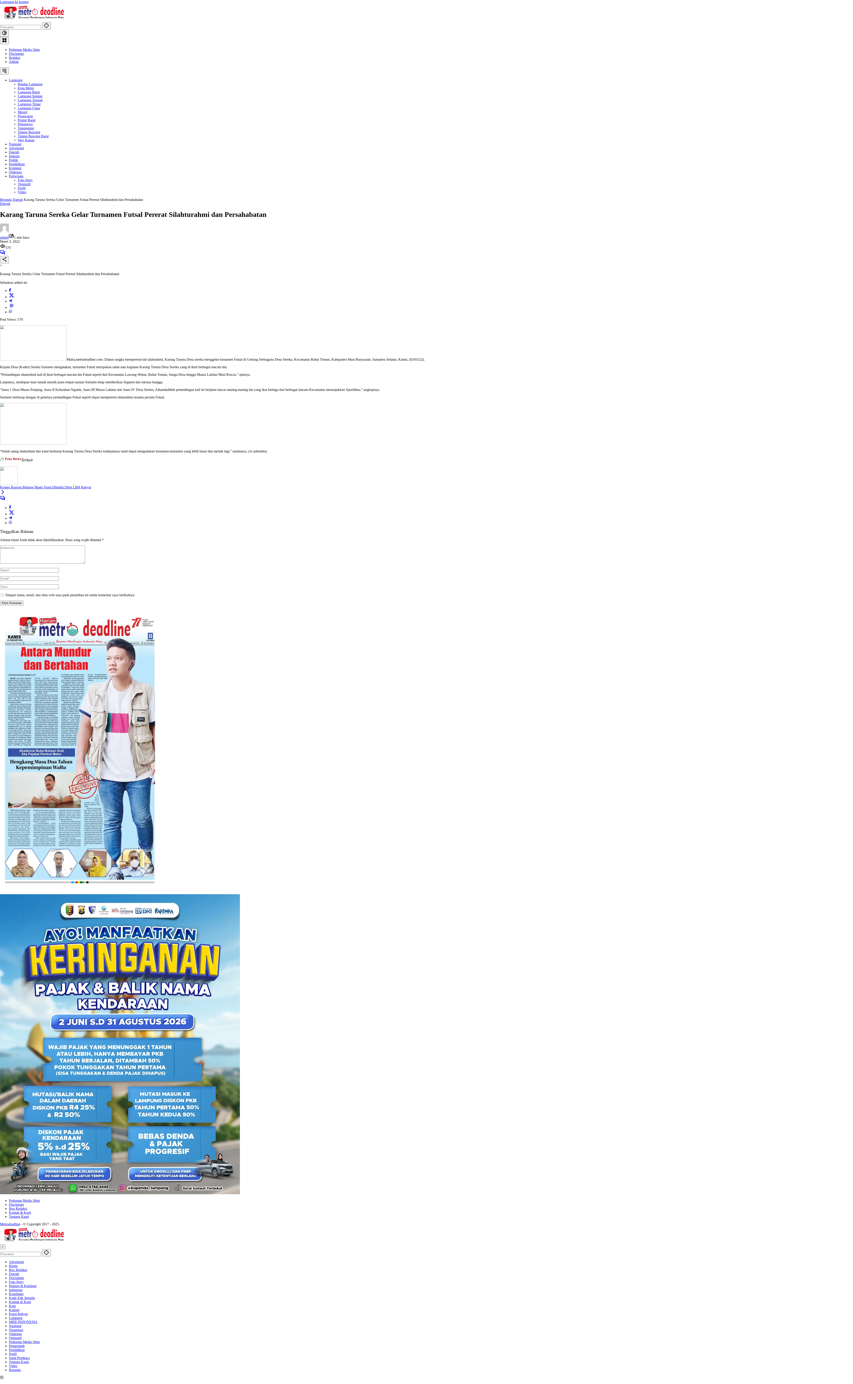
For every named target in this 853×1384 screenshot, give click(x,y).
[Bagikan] (4, 259)
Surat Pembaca (19, 1358)
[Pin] (11, 307)
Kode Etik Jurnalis (22, 1298)
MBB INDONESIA (23, 1322)
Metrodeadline (10, 1224)
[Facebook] (10, 290)
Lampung (15, 1318)
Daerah (5, 204)
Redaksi (14, 58)
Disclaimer (16, 54)
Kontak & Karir (20, 1212)
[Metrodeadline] (33, 20)
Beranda (15, 1370)
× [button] (3, 1246)
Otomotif (15, 1338)
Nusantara (16, 1330)
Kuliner (14, 1310)
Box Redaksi (18, 1208)
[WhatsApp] (10, 312)
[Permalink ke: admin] (4, 231)
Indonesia (15, 1290)
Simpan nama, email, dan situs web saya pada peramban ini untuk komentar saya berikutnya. (70, 595)
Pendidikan (17, 1350)
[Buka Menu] (4, 40)
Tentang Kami (19, 1216)
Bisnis (13, 1266)
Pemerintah (17, 1346)
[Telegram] (10, 301)
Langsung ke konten (14, 2)
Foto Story (16, 1282)
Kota (12, 1306)
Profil (13, 1354)
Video (13, 1366)
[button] (46, 26)
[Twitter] (11, 297)
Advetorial (16, 1262)
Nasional (15, 1326)
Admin (14, 62)
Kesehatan (16, 1294)
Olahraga (15, 1334)
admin (4, 237)
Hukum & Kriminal (22, 1286)
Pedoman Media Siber (24, 50)
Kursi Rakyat (18, 1314)
